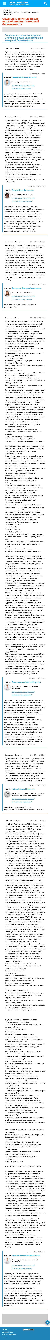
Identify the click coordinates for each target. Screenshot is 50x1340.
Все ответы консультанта (21, 88)
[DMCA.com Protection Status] (28, 1330)
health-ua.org (19, 3)
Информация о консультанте (23, 85)
